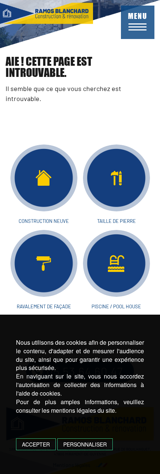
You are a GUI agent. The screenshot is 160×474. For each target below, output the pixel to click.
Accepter (36, 444)
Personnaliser (85, 444)
